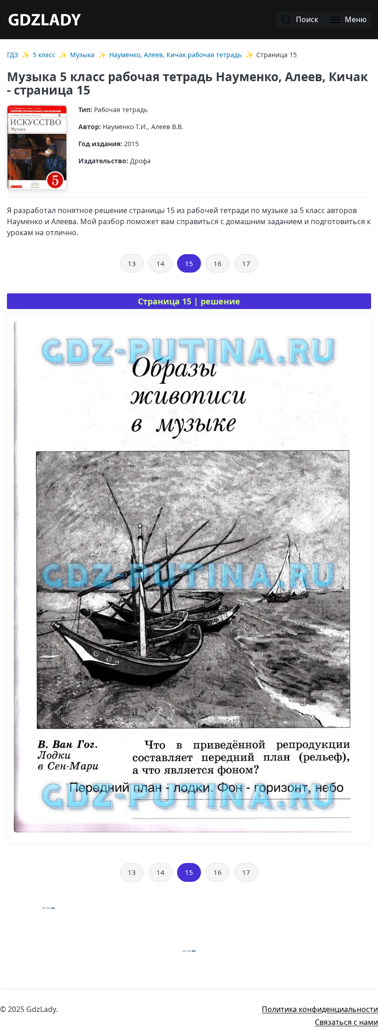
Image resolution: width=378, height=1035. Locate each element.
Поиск (306, 19)
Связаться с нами (346, 1022)
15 (189, 263)
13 (132, 263)
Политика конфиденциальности (320, 1009)
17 (246, 263)
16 (217, 263)
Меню (354, 19)
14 (160, 263)
